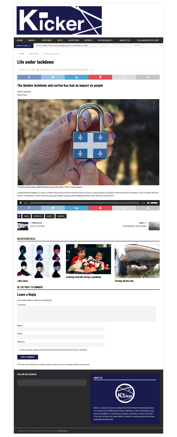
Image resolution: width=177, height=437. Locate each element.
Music (50, 216)
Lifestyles (73, 40)
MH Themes (63, 431)
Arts (60, 40)
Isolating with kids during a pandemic (83, 277)
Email (19, 333)
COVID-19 (38, 216)
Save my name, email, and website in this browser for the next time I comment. (53, 350)
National (79, 70)
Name (20, 325)
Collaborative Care (148, 40)
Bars (26, 216)
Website (21, 341)
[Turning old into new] (137, 261)
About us (124, 40)
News (31, 40)
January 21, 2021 (28, 70)
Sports (88, 40)
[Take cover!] (39, 261)
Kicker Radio (105, 40)
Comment (21, 304)
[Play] (20, 202)
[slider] (154, 202)
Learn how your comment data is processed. (71, 364)
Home (20, 40)
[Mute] (148, 202)
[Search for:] (146, 45)
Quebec (61, 216)
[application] (88, 203)
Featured (47, 40)
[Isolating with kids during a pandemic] (88, 259)
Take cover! (22, 280)
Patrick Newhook (46, 70)
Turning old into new (124, 280)
